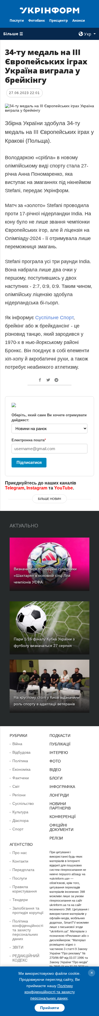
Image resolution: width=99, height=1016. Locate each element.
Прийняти (49, 1008)
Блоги (56, 778)
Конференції (63, 816)
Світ (16, 786)
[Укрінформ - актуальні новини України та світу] (49, 10)
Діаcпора (20, 820)
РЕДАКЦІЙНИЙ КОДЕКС (25, 958)
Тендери (20, 899)
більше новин (49, 498)
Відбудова (21, 752)
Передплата (23, 870)
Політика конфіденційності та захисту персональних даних (27, 930)
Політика (20, 761)
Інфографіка (62, 786)
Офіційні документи (61, 827)
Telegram (14, 488)
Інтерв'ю (59, 752)
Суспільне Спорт (54, 317)
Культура (20, 812)
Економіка (21, 769)
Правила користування (24, 889)
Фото (55, 761)
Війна (17, 744)
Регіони (19, 795)
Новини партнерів (60, 806)
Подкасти (60, 735)
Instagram (36, 488)
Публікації (60, 744)
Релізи (56, 838)
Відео (55, 769)
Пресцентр (58, 20)
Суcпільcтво (23, 803)
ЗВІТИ (17, 947)
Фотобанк (36, 20)
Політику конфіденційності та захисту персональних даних (49, 992)
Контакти (20, 861)
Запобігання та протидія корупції (27, 910)
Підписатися (29, 462)
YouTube (63, 488)
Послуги (17, 20)
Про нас (19, 852)
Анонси (78, 20)
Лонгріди (59, 795)
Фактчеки (20, 778)
